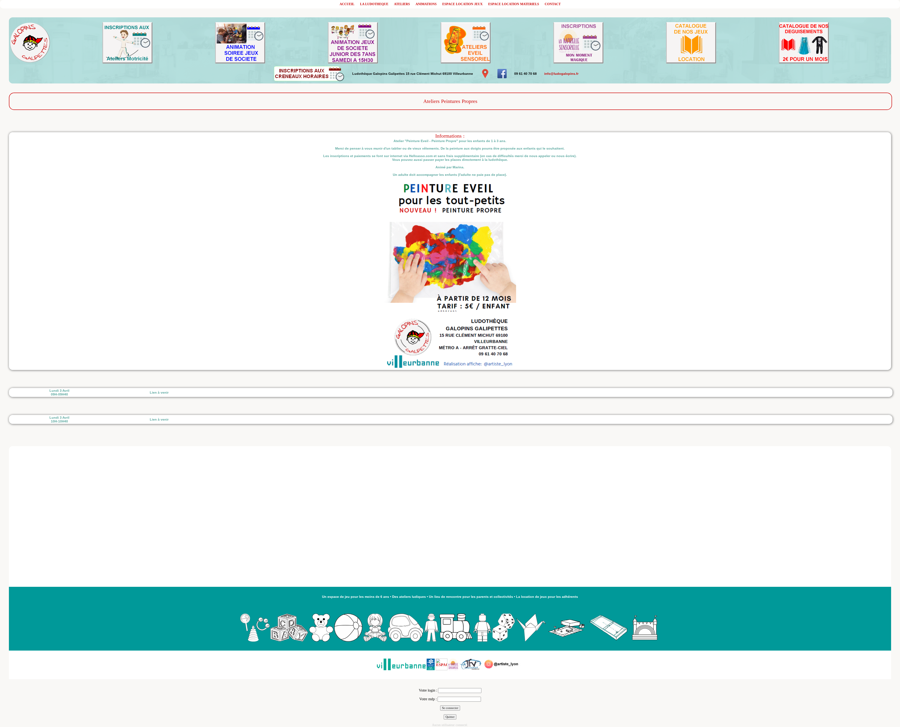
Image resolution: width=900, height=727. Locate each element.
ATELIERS (402, 4)
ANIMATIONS (426, 4)
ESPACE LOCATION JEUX (462, 4)
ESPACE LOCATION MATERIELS (513, 4)
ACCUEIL (347, 4)
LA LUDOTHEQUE (374, 4)
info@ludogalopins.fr (561, 73)
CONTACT (553, 4)
